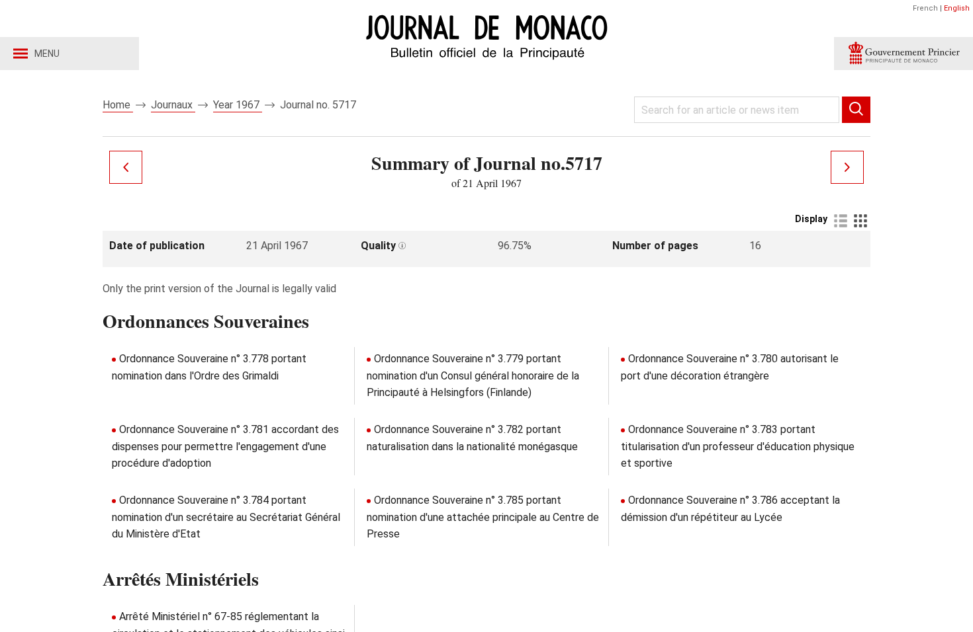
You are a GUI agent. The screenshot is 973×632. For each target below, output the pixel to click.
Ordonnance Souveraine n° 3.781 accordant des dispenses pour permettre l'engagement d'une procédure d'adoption (225, 446)
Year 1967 (237, 105)
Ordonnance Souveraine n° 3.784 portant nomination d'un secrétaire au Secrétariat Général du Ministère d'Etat (226, 517)
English (957, 8)
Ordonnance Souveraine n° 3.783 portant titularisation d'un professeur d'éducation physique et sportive (738, 446)
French (925, 8)
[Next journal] (847, 167)
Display (811, 219)
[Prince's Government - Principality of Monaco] (903, 53)
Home (118, 105)
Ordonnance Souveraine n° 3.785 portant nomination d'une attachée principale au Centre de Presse (483, 517)
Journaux (173, 105)
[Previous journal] (125, 167)
